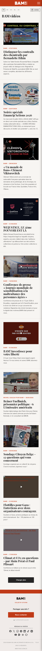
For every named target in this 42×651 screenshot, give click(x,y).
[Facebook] (10, 631)
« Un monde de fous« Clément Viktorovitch (13, 170)
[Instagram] (17, 631)
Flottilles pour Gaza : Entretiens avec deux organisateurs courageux (19, 508)
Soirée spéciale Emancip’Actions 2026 (17, 113)
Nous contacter (21, 615)
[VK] (32, 631)
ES (18, 10)
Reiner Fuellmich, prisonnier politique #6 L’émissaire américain (18, 404)
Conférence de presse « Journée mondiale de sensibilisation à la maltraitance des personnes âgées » (18, 291)
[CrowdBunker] (23, 635)
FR (3, 10)
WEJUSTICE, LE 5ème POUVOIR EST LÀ (17, 228)
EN (7, 10)
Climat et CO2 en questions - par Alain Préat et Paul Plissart (20, 561)
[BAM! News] (21, 3)
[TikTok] (28, 631)
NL (15, 10)
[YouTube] (16, 635)
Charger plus (21, 580)
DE (11, 10)
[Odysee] (26, 635)
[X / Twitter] (14, 631)
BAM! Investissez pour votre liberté (17, 352)
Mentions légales (21, 648)
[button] (38, 3)
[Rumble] (19, 635)
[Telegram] (21, 631)
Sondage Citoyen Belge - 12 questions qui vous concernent (19, 457)
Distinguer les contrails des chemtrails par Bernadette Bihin (18, 55)
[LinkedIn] (24, 631)
